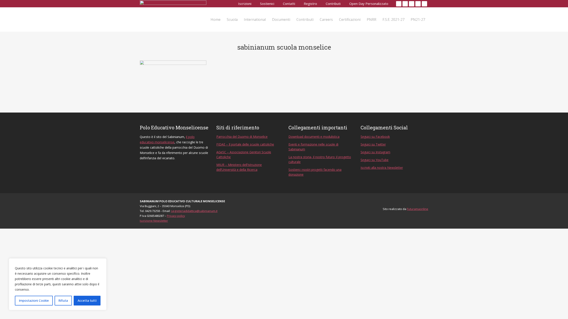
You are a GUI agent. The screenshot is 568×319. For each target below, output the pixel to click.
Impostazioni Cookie (34, 300)
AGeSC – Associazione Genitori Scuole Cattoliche (243, 154)
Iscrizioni (244, 3)
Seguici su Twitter (373, 144)
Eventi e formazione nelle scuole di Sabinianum (313, 146)
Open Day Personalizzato (368, 3)
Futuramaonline (417, 209)
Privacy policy (176, 216)
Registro (310, 3)
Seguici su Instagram (375, 152)
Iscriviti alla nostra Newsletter (382, 167)
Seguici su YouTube (375, 160)
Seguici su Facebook (375, 136)
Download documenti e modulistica (313, 136)
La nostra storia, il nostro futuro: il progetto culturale (319, 159)
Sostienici (267, 3)
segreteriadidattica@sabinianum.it (194, 211)
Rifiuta (63, 300)
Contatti (289, 3)
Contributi (333, 3)
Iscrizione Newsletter (154, 221)
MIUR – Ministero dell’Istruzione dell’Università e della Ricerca (239, 167)
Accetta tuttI (87, 300)
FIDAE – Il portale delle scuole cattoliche (245, 144)
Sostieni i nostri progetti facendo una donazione (314, 172)
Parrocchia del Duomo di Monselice (242, 136)
